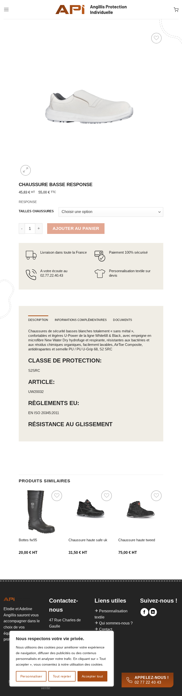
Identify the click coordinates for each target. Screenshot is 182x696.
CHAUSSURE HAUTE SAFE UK (87, 540)
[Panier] (176, 9)
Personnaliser (31, 676)
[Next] (163, 527)
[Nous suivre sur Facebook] (144, 612)
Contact (105, 629)
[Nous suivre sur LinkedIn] (153, 612)
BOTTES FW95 (28, 540)
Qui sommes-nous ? (116, 623)
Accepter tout (92, 676)
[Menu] (6, 9)
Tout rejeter (62, 676)
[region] (61, 658)
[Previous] (19, 527)
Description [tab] (38, 320)
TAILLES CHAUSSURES (36, 211)
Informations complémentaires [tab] (81, 320)
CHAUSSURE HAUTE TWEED (136, 540)
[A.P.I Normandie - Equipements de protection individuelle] (91, 9)
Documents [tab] (122, 320)
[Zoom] (25, 170)
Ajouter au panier (76, 228)
